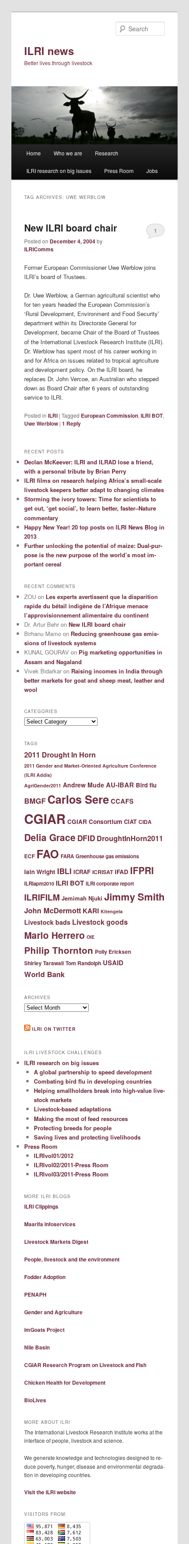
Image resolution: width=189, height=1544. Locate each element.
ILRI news (49, 50)
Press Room (119, 170)
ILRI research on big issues (58, 170)
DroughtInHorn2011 (130, 838)
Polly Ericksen (113, 952)
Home (33, 153)
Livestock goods (100, 922)
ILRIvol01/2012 (53, 1155)
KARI (91, 910)
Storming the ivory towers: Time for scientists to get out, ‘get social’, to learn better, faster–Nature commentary (90, 508)
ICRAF (82, 872)
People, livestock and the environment (72, 1259)
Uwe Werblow (41, 423)
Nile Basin (37, 1347)
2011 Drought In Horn (60, 755)
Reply (71, 423)
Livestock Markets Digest (56, 1242)
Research (106, 153)
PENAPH (35, 1294)
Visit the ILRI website (50, 1492)
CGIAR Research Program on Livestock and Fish (85, 1365)
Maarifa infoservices (50, 1224)
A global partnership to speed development (93, 1072)
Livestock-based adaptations (72, 1109)
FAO (47, 854)
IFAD (121, 872)
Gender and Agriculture (53, 1312)
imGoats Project (44, 1330)
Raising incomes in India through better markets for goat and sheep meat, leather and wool (94, 680)
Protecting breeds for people (73, 1128)
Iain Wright (39, 872)
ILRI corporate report (110, 883)
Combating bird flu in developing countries (93, 1081)
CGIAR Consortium (94, 821)
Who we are (68, 153)
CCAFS (122, 801)
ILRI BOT (152, 415)
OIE (90, 937)
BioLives (35, 1400)
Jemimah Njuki (82, 898)
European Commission (109, 415)
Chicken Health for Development (64, 1382)
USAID (113, 962)
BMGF (35, 800)
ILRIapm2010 (39, 883)
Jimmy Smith (134, 897)
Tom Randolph (83, 963)
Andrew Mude (83, 784)
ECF (29, 856)
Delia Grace (50, 837)
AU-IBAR (120, 784)
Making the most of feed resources (81, 1118)
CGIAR (44, 818)
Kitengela (112, 911)
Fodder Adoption (44, 1277)
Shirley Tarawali (44, 963)
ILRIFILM (42, 897)
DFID (86, 838)
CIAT (130, 821)
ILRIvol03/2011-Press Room (71, 1174)
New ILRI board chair (70, 227)
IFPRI (142, 870)
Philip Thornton (58, 950)
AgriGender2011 (42, 785)
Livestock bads (47, 922)
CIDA (145, 822)
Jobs (152, 170)
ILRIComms (39, 249)
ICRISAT (102, 872)
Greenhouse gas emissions (107, 856)
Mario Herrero (54, 935)
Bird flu (146, 785)
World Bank (44, 974)
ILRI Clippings (41, 1206)
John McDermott (52, 910)
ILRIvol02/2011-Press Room (71, 1165)
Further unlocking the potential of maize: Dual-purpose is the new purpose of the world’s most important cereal (93, 554)
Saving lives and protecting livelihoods (87, 1137)
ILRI (53, 415)
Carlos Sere (78, 799)
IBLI (64, 871)
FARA (67, 856)
